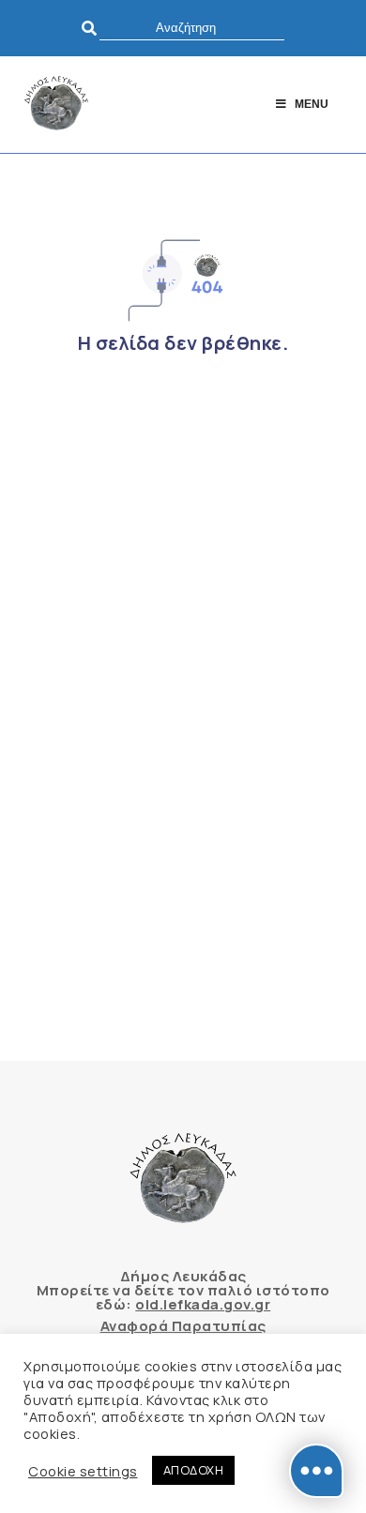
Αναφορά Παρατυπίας (183, 1326)
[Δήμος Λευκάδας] (56, 104)
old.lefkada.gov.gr (202, 1304)
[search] (191, 27)
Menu (311, 104)
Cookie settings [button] (83, 1470)
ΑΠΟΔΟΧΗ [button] (193, 1469)
